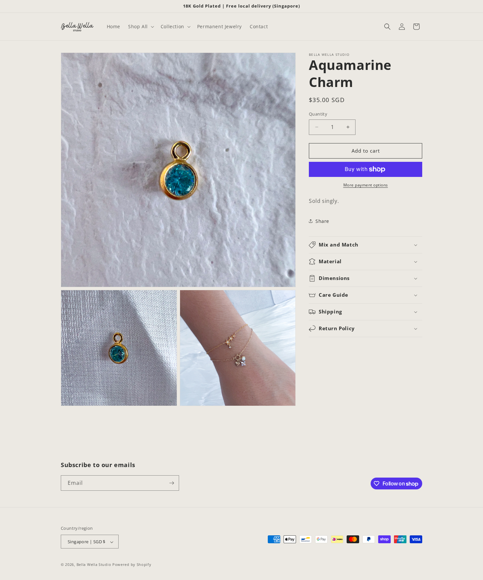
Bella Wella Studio (94, 564)
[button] (140, 26)
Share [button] (322, 221)
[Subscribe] (171, 483)
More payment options (365, 185)
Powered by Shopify (131, 564)
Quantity (318, 114)
